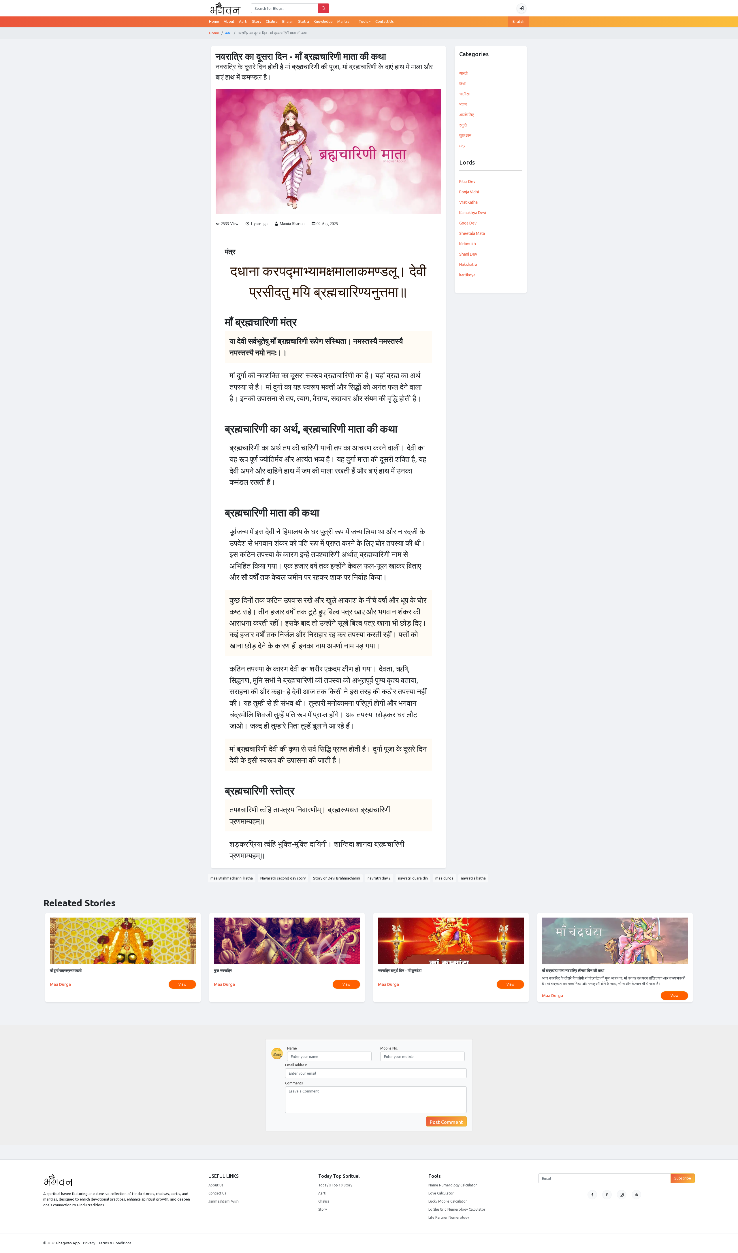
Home (216, 21)
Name (292, 1048)
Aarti (322, 1193)
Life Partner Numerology (448, 1217)
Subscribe (682, 1178)
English (518, 21)
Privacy (89, 1243)
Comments (294, 1083)
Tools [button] (363, 21)
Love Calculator (441, 1193)
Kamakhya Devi (472, 212)
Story (322, 1209)
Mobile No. (389, 1048)
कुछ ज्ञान (465, 135)
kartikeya (467, 275)
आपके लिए (466, 114)
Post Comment (446, 1122)
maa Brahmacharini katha (231, 878)
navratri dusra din (413, 878)
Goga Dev (468, 223)
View (182, 984)
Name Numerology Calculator (452, 1185)
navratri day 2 (379, 878)
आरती (463, 73)
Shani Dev (468, 254)
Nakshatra (468, 264)
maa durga (444, 878)
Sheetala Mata (472, 233)
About (229, 21)
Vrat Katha (468, 202)
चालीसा (464, 94)
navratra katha (473, 878)
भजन (463, 104)
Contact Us (384, 21)
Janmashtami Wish (223, 1201)
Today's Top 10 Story (335, 1185)
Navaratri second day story (283, 878)
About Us (215, 1185)
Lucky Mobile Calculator (447, 1201)
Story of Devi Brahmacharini (336, 878)
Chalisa (324, 1201)
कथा (228, 33)
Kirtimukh (467, 243)
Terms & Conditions (114, 1243)
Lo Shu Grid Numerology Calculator (456, 1209)
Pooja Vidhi (469, 192)
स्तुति (463, 125)
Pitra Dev (467, 181)
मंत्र (462, 146)
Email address (296, 1065)
